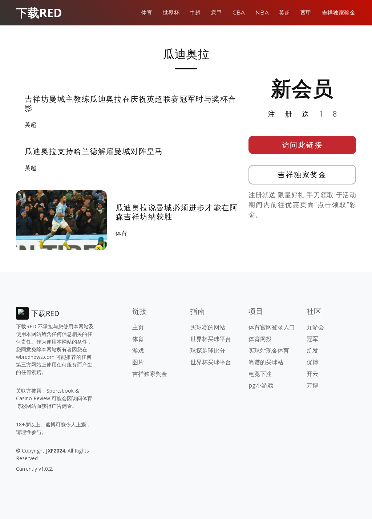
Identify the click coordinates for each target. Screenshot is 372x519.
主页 (138, 327)
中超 (195, 12)
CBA (238, 12)
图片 (138, 362)
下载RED (39, 12)
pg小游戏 (260, 385)
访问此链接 (302, 145)
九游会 (315, 327)
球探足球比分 (207, 350)
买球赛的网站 (207, 327)
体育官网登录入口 (271, 327)
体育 (147, 12)
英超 (284, 12)
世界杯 (171, 12)
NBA (262, 12)
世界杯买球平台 (210, 339)
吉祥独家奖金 (338, 12)
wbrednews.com (35, 356)
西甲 (306, 12)
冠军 (312, 339)
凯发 (312, 350)
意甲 (216, 12)
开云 (312, 374)
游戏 (138, 350)
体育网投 (260, 339)
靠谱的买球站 (265, 362)
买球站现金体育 (268, 350)
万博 (312, 385)
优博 (312, 362)
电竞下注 (260, 374)
